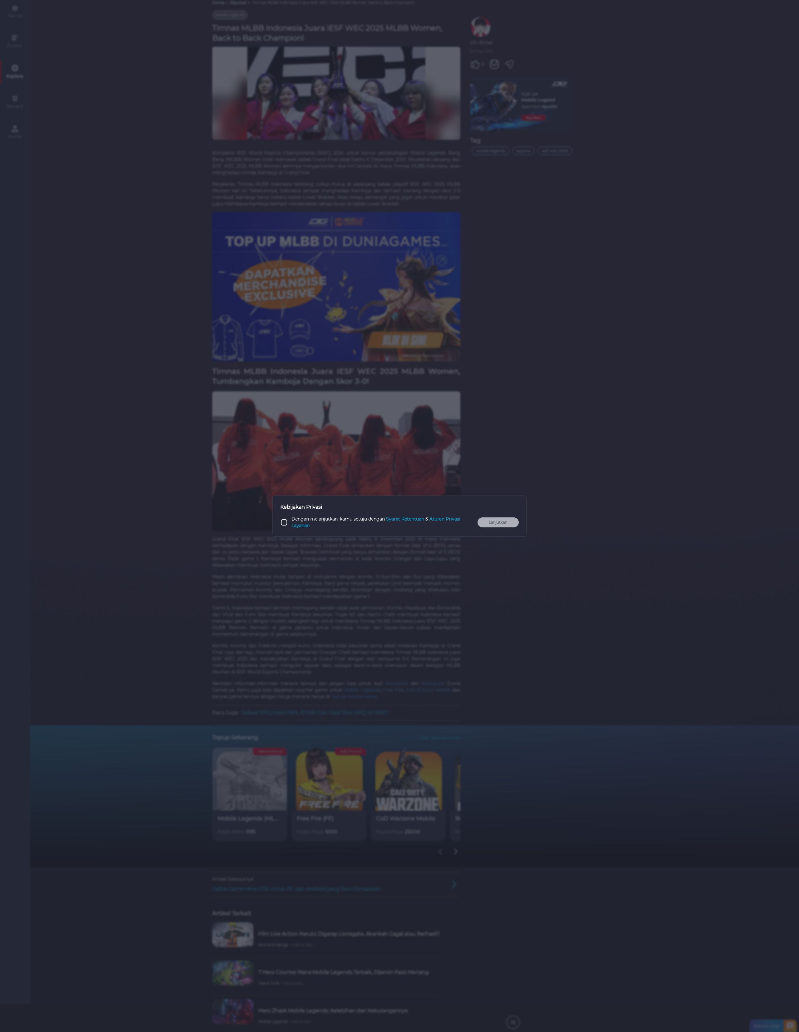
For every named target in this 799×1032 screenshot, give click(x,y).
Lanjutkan (498, 522)
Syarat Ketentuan (405, 519)
